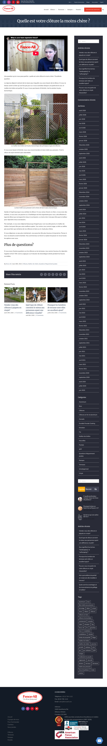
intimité (90, 634)
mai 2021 (82, 356)
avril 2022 (82, 317)
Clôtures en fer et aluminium (88, 415)
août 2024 (82, 209)
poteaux (88, 647)
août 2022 (82, 304)
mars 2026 (82, 132)
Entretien (82, 428)
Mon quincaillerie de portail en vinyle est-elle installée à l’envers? (88, 577)
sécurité (90, 660)
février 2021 (83, 369)
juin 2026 (82, 119)
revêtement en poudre (85, 657)
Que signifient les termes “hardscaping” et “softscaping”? (87, 71)
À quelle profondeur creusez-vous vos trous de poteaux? (90, 497)
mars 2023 (82, 282)
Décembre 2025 (84, 145)
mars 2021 (82, 364)
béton (88, 608)
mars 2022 (82, 321)
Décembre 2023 (84, 244)
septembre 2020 (84, 377)
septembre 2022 (84, 300)
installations (82, 634)
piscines (93, 644)
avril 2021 (82, 360)
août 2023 (82, 261)
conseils (90, 621)
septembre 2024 (84, 205)
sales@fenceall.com (65, 701)
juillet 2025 (82, 162)
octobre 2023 (83, 252)
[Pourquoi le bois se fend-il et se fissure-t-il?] (80, 507)
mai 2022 (82, 313)
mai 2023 (82, 274)
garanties (93, 627)
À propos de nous (13, 719)
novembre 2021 (84, 334)
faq (93, 624)
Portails (81, 445)
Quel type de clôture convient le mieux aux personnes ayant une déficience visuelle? (36, 294)
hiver (80, 631)
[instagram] (9, 2)
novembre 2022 (84, 291)
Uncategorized (83, 469)
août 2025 (82, 158)
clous (80, 611)
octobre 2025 (83, 149)
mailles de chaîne (84, 641)
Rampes (81, 460)
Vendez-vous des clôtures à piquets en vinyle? (14, 294)
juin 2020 (82, 390)
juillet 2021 (82, 347)
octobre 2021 (83, 338)
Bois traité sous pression (86, 605)
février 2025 (83, 183)
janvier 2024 (83, 239)
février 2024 (83, 235)
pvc (80, 650)
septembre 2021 (84, 343)
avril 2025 (82, 175)
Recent (88, 489)
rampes (81, 653)
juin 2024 (82, 218)
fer (87, 627)
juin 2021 (82, 351)
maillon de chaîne (84, 644)
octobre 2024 (83, 201)
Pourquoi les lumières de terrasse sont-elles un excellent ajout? (57, 294)
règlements (82, 660)
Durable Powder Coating (87, 423)
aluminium (82, 602)
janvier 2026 (83, 140)
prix (94, 647)
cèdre (80, 624)
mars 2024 (82, 231)
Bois (80, 406)
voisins (81, 673)
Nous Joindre (12, 727)
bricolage (81, 608)
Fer (80, 432)
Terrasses (82, 464)
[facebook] (4, 2)
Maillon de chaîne (33, 264)
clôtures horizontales (85, 618)
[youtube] (18, 2)
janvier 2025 (83, 188)
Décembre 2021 (84, 330)
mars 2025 (82, 179)
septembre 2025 (84, 153)
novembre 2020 (84, 373)
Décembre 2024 (84, 192)
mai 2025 (82, 171)
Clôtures (25, 264)
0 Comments (18, 312)
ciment (94, 608)
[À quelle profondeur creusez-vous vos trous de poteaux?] (80, 498)
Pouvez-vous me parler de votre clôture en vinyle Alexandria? (87, 90)
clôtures (93, 611)
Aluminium (82, 402)
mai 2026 (82, 123)
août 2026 (82, 110)
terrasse (88, 663)
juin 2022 (82, 308)
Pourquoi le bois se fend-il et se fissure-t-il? (91, 507)
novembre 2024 (84, 196)
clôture (86, 611)
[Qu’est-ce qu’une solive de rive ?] (80, 515)
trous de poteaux (84, 670)
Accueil (10, 717)
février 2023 (83, 287)
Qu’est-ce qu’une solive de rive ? (90, 515)
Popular (81, 489)
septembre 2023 (84, 257)
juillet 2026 (82, 115)
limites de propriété (84, 637)
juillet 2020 (82, 386)
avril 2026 (82, 128)
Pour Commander (13, 722)
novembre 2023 (84, 248)
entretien (87, 624)
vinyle (92, 670)
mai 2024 (82, 222)
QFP (80, 449)
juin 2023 (82, 270)
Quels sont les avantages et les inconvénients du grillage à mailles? (88, 587)
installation (87, 631)
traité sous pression (85, 666)
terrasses (95, 663)
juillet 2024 (82, 214)
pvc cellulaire (87, 650)
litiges (94, 637)
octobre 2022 (83, 295)
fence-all (8, 264)
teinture (81, 663)
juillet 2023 (82, 265)
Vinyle (81, 473)
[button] (103, 10)
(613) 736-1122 (67, 696)
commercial (82, 621)
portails (81, 647)
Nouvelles (82, 440)
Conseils (81, 419)
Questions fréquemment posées (48, 264)
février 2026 (83, 136)
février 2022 (83, 326)
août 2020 (82, 381)
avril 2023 (82, 278)
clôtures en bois (83, 615)
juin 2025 (82, 166)
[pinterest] (13, 2)
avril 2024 (82, 227)
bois (88, 602)
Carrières (10, 724)
